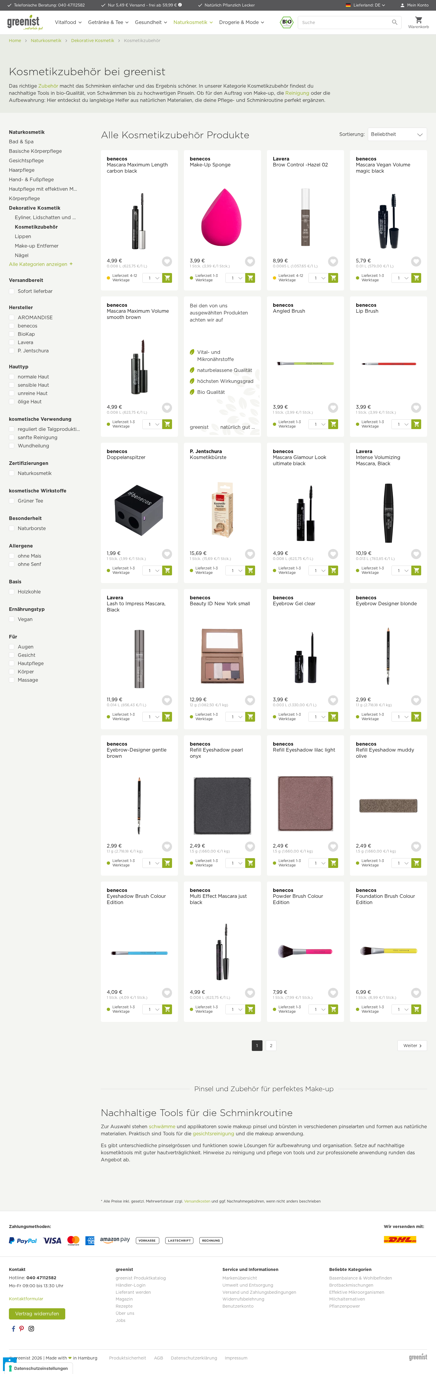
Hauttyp (18, 367)
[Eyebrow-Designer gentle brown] (139, 806)
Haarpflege (21, 170)
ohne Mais (29, 556)
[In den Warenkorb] (167, 278)
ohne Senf (29, 564)
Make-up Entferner (36, 246)
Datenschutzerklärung (194, 1358)
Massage (28, 680)
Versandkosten (197, 1201)
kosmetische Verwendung (40, 419)
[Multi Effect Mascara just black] (222, 952)
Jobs (120, 1320)
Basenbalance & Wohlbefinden (360, 1278)
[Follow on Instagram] (31, 1328)
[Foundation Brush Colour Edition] (388, 952)
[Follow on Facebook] (13, 1328)
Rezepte (124, 1306)
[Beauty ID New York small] (222, 657)
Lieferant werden (133, 1292)
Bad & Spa (21, 142)
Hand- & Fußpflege (31, 179)
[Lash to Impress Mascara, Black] (139, 660)
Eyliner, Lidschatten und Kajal (49, 217)
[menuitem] (414, 5)
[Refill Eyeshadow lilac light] (305, 803)
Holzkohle (29, 592)
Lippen (23, 236)
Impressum (236, 1358)
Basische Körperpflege (35, 151)
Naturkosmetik (26, 132)
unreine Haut (32, 393)
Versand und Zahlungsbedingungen (259, 1292)
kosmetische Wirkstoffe (37, 491)
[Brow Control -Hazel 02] (305, 218)
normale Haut (33, 377)
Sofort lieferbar (35, 291)
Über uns (125, 1313)
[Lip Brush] (388, 364)
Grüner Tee (30, 501)
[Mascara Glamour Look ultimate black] (305, 514)
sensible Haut (33, 385)
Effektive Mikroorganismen (356, 1292)
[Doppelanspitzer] (139, 510)
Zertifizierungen (28, 463)
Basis (15, 582)
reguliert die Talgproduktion (50, 429)
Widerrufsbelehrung (243, 1299)
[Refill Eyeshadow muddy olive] (388, 806)
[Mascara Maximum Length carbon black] (139, 221)
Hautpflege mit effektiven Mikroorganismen (46, 189)
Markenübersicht (239, 1278)
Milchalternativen (347, 1299)
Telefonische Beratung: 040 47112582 (49, 5)
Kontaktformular (26, 1298)
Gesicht (26, 655)
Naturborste (32, 528)
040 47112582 (41, 1277)
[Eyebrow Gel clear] (305, 657)
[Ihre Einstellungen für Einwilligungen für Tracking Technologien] (39, 1368)
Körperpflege (24, 198)
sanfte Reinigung (38, 437)
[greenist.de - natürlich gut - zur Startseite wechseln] (25, 22)
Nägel (21, 255)
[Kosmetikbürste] (222, 510)
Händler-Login (131, 1285)
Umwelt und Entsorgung (247, 1285)
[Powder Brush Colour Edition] (305, 952)
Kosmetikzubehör (36, 227)
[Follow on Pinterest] (22, 1328)
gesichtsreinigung (213, 1134)
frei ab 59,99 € (163, 5)
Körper (26, 672)
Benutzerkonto (238, 1306)
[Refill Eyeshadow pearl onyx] (222, 806)
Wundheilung (33, 446)
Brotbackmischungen (351, 1285)
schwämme (162, 1126)
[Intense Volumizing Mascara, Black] (388, 514)
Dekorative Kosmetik (34, 208)
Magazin (124, 1299)
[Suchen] (395, 22)
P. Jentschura (33, 351)
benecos (27, 326)
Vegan (25, 619)
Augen (26, 647)
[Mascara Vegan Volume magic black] (388, 221)
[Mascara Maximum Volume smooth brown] (139, 367)
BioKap (26, 334)
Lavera (25, 342)
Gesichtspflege (26, 160)
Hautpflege (31, 663)
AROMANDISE (35, 317)
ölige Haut (30, 402)
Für (13, 637)
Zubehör (48, 86)
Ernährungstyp (27, 609)
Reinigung (297, 93)
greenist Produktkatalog (141, 1278)
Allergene (21, 546)
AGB (158, 1358)
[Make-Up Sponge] (222, 218)
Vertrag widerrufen (37, 1314)
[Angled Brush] (305, 364)
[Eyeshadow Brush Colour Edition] (139, 952)
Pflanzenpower (344, 1306)
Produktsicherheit (127, 1358)
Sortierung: (352, 134)
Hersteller (21, 307)
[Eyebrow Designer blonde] (388, 657)
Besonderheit (25, 518)
